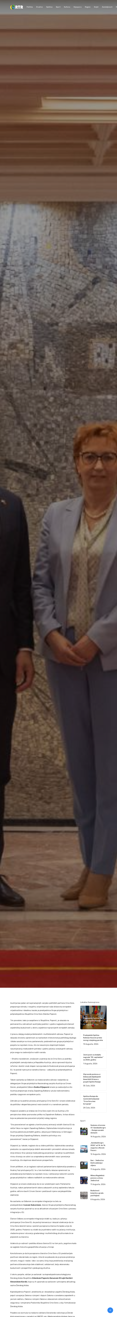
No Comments (98, 518)
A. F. (15, 552)
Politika (41, 552)
